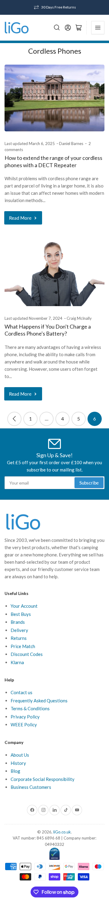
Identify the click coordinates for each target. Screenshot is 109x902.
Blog (15, 771)
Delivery (19, 630)
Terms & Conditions (30, 708)
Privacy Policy (25, 716)
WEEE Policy (24, 724)
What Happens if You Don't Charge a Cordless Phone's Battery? (48, 330)
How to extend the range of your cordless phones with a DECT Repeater (53, 161)
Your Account (24, 606)
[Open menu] (97, 27)
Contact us (21, 692)
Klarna (17, 662)
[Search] (56, 27)
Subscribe (89, 482)
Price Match (23, 646)
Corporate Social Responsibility (42, 779)
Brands (18, 622)
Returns (19, 638)
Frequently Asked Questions (39, 700)
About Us (20, 755)
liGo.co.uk (62, 831)
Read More (20, 218)
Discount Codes (27, 654)
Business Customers (31, 787)
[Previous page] (14, 418)
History (18, 763)
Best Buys (21, 614)
